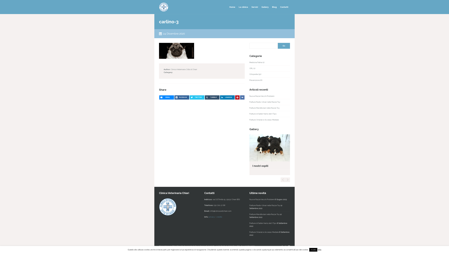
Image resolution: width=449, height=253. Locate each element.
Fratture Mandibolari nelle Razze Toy (264, 108)
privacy (212, 217)
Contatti (284, 7)
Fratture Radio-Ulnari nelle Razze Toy (264, 102)
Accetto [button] (313, 250)
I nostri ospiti (260, 165)
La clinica (243, 7)
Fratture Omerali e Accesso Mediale (264, 120)
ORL (251, 68)
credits (219, 217)
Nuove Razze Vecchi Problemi (261, 96)
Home (232, 7)
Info (319, 250)
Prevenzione (254, 80)
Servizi (255, 7)
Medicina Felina (255, 62)
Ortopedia (253, 74)
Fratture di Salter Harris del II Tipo (263, 114)
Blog (274, 7)
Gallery (265, 7)
